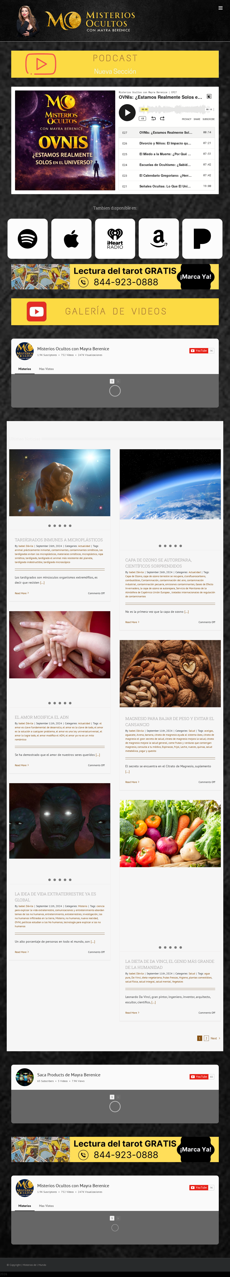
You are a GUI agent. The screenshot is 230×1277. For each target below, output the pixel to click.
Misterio (82, 906)
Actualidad (84, 546)
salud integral (147, 981)
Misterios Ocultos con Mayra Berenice (73, 349)
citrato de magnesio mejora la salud (185, 738)
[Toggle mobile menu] (221, 8)
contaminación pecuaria (150, 584)
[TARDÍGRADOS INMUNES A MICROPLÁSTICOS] (59, 488)
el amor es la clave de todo (78, 727)
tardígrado (31, 558)
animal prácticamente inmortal (32, 550)
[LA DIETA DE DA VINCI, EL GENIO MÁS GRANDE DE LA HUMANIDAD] (170, 834)
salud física (131, 981)
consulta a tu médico (149, 746)
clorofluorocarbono (194, 576)
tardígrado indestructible (28, 562)
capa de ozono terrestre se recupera (163, 576)
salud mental (163, 981)
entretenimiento (54, 914)
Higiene (183, 977)
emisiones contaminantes (180, 584)
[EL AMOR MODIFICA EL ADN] (59, 644)
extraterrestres (73, 914)
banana (149, 734)
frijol (176, 746)
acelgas (208, 730)
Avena (140, 734)
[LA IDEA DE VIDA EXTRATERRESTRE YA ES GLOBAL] (59, 813)
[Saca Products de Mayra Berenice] (25, 1077)
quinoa (201, 746)
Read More (21, 593)
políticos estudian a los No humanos (42, 922)
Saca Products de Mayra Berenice (68, 1075)
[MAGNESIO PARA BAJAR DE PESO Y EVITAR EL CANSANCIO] (170, 673)
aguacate (130, 734)
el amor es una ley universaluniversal (77, 731)
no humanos (73, 918)
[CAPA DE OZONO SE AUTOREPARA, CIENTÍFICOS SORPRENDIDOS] (170, 487)
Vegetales (177, 981)
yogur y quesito (147, 750)
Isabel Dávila (25, 546)
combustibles (132, 580)
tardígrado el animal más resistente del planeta (65, 558)
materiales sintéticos (69, 554)
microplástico (89, 554)
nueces (192, 746)
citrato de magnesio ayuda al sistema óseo (178, 734)
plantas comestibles (200, 977)
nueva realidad (89, 918)
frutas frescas (170, 977)
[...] (41, 582)
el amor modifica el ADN (50, 735)
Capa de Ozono (133, 576)
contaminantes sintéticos (84, 550)
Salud (192, 730)
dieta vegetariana (152, 977)
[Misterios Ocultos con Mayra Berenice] (25, 351)
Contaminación (150, 580)
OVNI (18, 922)
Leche (184, 746)
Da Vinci (136, 977)
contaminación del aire (173, 580)
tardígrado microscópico (57, 562)
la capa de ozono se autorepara (157, 588)
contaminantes (60, 550)
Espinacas (167, 746)
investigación (90, 914)
